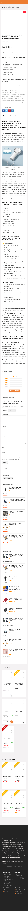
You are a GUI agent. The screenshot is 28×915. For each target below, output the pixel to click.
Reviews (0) (13, 115)
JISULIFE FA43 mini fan (9, 105)
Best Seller (14, 85)
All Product (9, 85)
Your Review (5, 414)
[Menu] (1, 2)
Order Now (11, 721)
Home (2, 5)
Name (3, 447)
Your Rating (4, 410)
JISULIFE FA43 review (8, 107)
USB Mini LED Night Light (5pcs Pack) (19, 713)
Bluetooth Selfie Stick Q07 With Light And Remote (20, 685)
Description (5, 115)
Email (3, 452)
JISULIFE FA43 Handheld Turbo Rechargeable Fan (12, 90)
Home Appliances (9, 5)
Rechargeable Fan (19, 5)
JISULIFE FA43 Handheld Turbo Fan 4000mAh (15, 88)
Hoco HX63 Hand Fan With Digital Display (19, 776)
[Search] (26, 2)
